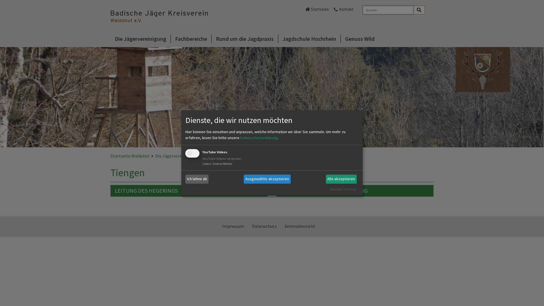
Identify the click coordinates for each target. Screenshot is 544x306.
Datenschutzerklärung (259, 137)
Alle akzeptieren (341, 178)
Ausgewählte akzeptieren (267, 178)
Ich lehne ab (197, 178)
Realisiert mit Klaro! (343, 189)
